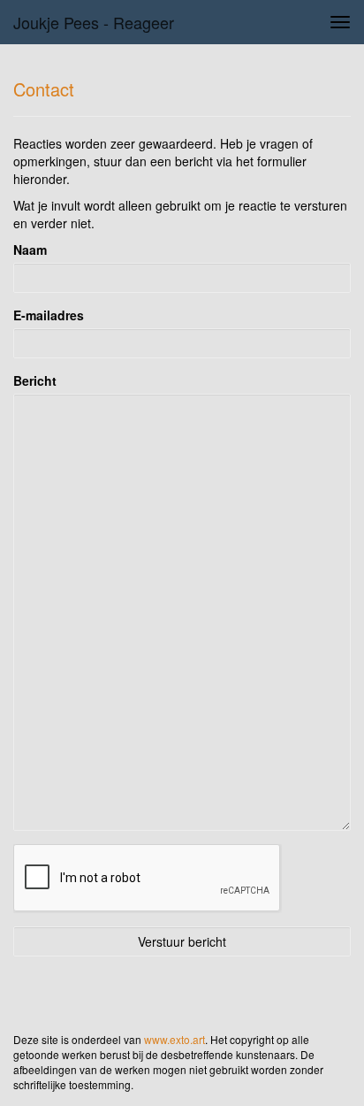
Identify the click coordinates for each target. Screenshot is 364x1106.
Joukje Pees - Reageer (93, 22)
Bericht (35, 380)
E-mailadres (48, 315)
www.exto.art (174, 1039)
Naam (30, 249)
